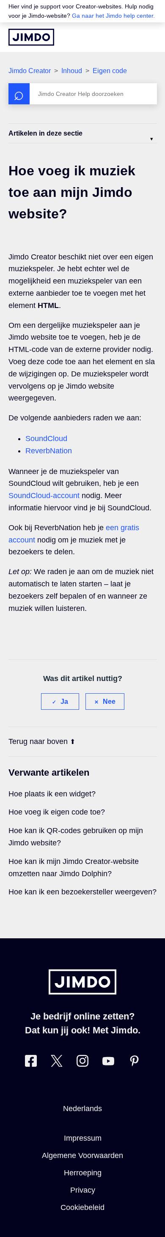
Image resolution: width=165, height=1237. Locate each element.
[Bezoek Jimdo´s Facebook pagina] (31, 1063)
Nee (109, 701)
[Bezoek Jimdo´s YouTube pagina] (108, 1063)
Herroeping (83, 1173)
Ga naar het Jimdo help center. (113, 15)
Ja (64, 701)
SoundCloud (46, 438)
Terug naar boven (38, 741)
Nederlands (82, 1108)
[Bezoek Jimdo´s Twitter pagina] (57, 1063)
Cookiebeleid (82, 1207)
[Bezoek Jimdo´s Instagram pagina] (82, 1063)
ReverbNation (48, 451)
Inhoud (71, 70)
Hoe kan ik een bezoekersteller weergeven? (82, 892)
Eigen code (110, 70)
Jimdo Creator (29, 70)
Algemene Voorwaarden (82, 1155)
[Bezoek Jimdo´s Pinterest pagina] (134, 1063)
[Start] (31, 37)
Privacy (82, 1190)
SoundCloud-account (44, 495)
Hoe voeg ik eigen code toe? (56, 812)
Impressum (83, 1138)
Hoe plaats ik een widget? (52, 794)
